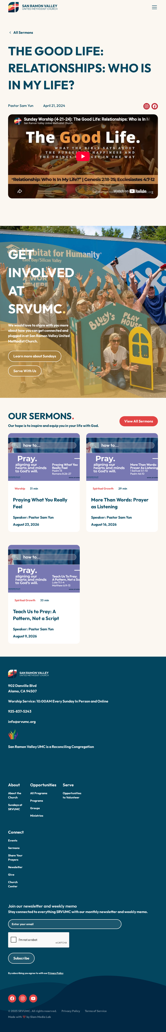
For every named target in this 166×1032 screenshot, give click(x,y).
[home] (32, 7)
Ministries (36, 815)
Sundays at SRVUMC (15, 807)
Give (11, 874)
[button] (154, 7)
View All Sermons (138, 421)
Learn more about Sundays (34, 356)
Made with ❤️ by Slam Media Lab (29, 1017)
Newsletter (15, 867)
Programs (36, 800)
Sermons (13, 848)
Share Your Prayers (15, 857)
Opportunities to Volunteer (72, 795)
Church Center (13, 884)
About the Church (14, 795)
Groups (35, 808)
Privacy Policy (71, 1011)
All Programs (38, 793)
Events (12, 840)
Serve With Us (24, 371)
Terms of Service (96, 1011)
